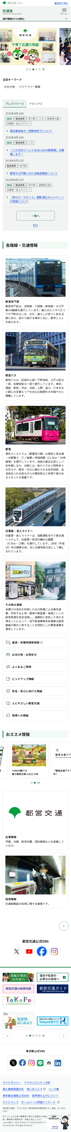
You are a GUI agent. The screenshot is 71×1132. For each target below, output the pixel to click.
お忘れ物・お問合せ (24, 655)
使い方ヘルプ (34, 1089)
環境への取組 (20, 715)
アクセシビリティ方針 (37, 1082)
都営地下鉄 (12, 301)
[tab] (27, 69)
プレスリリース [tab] (14, 103)
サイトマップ (10, 1102)
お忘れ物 (9, 87)
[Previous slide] (7, 1035)
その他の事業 (13, 605)
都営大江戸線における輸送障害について (34, 173)
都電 (8, 449)
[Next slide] (63, 1035)
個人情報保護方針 (13, 1089)
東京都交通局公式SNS (16, 1095)
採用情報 (11, 899)
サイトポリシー (12, 1082)
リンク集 (53, 1089)
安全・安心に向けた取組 (27, 691)
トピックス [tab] (35, 103)
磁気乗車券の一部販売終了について (31, 131)
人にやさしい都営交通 (25, 703)
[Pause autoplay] (43, 69)
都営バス (11, 375)
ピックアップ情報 (23, 679)
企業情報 (11, 837)
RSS (35, 225)
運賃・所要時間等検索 (25, 642)
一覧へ (35, 216)
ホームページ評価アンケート (38, 1102)
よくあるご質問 (21, 667)
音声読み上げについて (45, 1095)
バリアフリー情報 (29, 87)
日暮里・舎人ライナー (19, 531)
